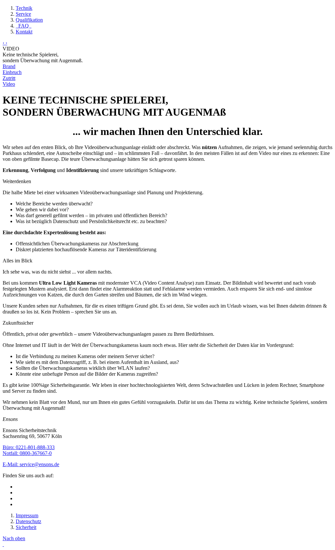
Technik (24, 8)
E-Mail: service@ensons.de (31, 464)
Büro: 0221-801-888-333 (29, 447)
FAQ (23, 25)
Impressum (27, 515)
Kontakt (24, 31)
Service (23, 14)
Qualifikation (29, 20)
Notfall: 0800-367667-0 (27, 453)
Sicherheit (26, 527)
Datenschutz (28, 521)
